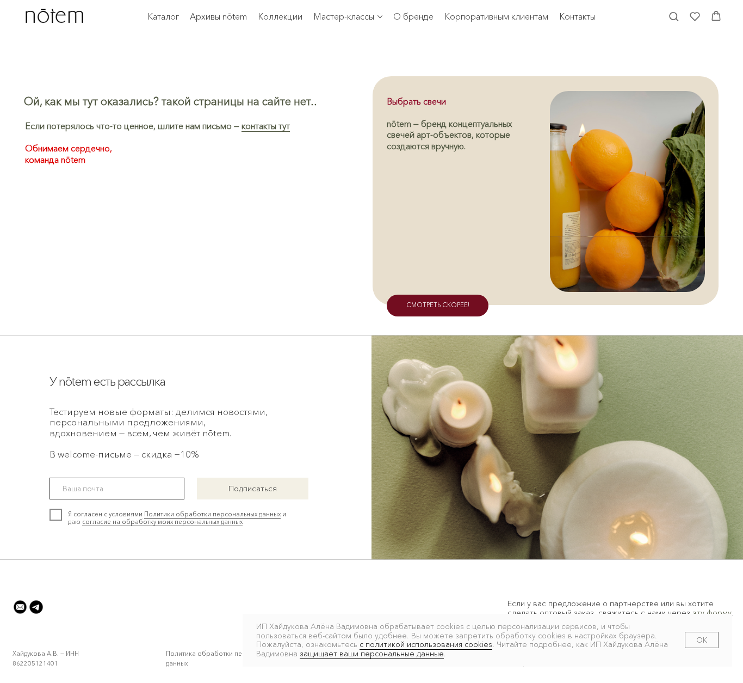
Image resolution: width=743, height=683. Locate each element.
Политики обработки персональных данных (212, 514)
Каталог (163, 16)
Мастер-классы (343, 16)
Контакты (577, 16)
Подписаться (252, 488)
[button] (673, 16)
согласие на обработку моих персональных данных (162, 522)
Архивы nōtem (218, 16)
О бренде (413, 16)
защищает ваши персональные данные (372, 653)
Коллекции (280, 16)
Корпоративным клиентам (496, 16)
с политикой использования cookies (426, 644)
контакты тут (266, 126)
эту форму (711, 613)
